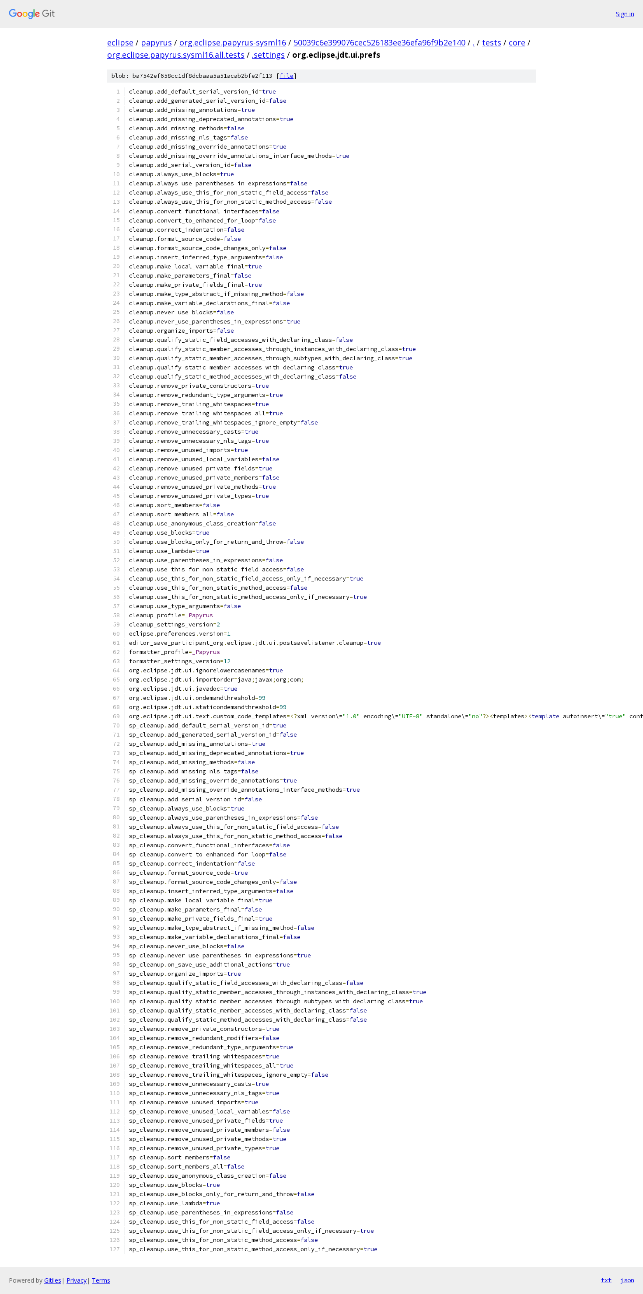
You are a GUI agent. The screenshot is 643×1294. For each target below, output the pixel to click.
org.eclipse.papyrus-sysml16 (232, 42)
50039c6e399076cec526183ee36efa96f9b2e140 (379, 42)
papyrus (156, 42)
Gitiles (52, 1280)
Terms (101, 1280)
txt (606, 1280)
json (627, 1280)
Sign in (625, 14)
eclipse (120, 42)
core (517, 42)
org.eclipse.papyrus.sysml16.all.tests (176, 54)
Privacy (76, 1280)
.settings (268, 54)
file (287, 76)
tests (491, 42)
